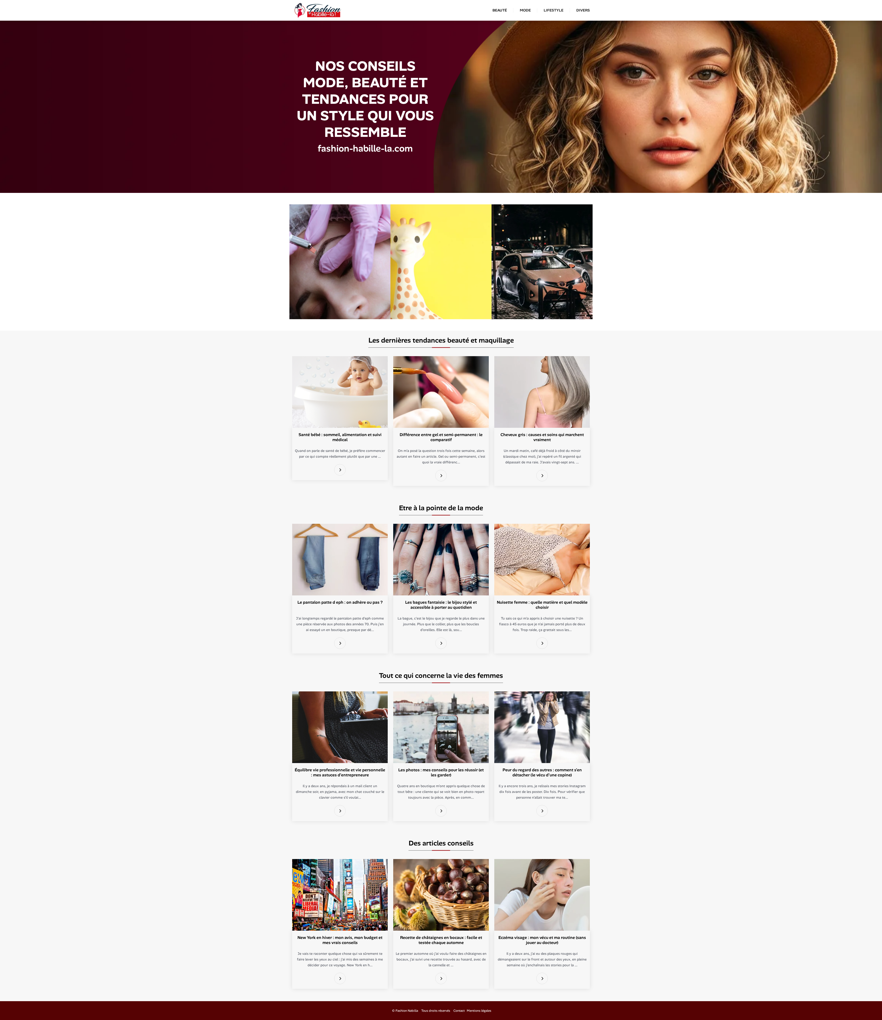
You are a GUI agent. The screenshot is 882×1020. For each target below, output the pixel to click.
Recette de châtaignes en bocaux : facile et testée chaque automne (441, 940)
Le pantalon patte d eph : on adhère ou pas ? (340, 602)
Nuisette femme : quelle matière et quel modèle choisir (542, 605)
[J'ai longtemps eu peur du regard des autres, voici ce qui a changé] (542, 811)
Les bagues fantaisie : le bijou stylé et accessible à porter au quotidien (441, 605)
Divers (583, 10)
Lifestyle (553, 10)
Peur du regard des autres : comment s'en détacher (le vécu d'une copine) (542, 772)
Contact (459, 1011)
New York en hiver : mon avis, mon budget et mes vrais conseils (339, 940)
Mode (525, 10)
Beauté (499, 10)
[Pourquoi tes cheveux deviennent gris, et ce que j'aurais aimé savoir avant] (542, 475)
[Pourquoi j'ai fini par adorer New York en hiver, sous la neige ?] (340, 978)
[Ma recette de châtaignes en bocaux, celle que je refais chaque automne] (441, 978)
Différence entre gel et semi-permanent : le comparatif (441, 437)
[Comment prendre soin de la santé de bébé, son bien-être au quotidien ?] (340, 470)
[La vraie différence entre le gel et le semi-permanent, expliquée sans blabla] (441, 475)
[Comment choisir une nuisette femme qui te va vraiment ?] (542, 643)
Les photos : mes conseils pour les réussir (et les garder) (441, 772)
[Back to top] (869, 1007)
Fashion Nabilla (407, 1011)
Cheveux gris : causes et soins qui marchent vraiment (542, 437)
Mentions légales (479, 1011)
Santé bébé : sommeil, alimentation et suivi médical (340, 437)
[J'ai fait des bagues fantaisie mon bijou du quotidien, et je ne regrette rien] (441, 643)
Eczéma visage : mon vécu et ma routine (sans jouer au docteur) (542, 940)
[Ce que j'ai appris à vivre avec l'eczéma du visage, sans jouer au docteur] (542, 978)
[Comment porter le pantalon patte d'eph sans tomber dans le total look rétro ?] (340, 643)
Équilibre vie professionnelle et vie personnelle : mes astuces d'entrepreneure (340, 772)
